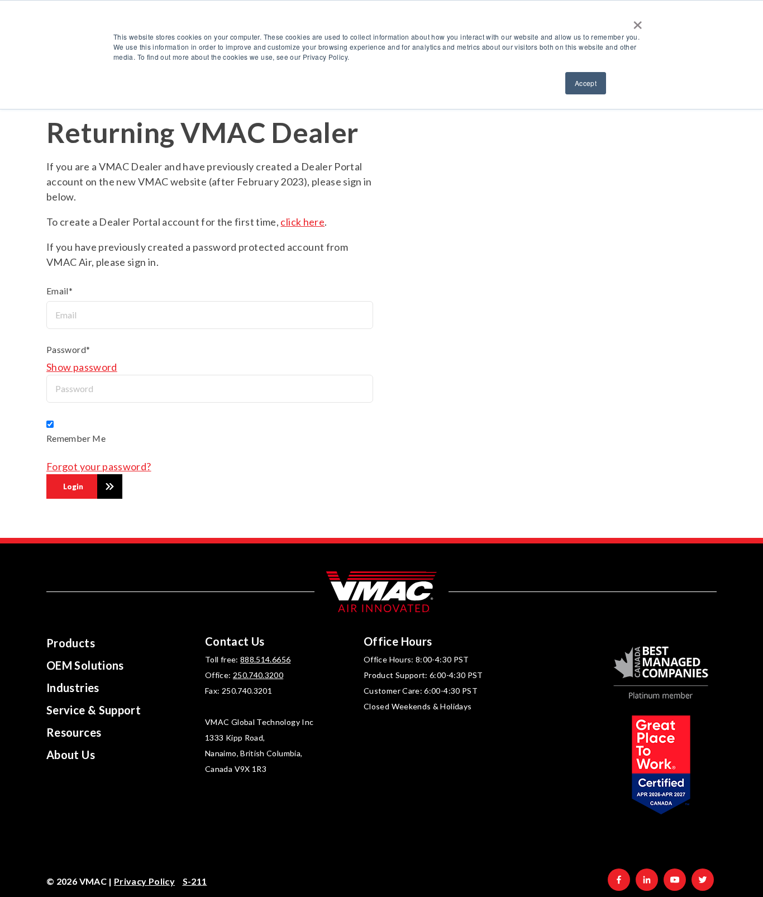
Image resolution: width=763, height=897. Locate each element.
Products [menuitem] (70, 643)
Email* (59, 290)
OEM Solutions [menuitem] (85, 665)
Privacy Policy (144, 881)
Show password (81, 367)
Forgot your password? (98, 466)
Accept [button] (586, 83)
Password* (68, 349)
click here (302, 222)
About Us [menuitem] (70, 754)
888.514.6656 (265, 659)
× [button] (637, 21)
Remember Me (76, 438)
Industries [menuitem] (72, 687)
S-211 (195, 881)
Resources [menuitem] (73, 732)
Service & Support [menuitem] (93, 710)
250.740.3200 (258, 675)
